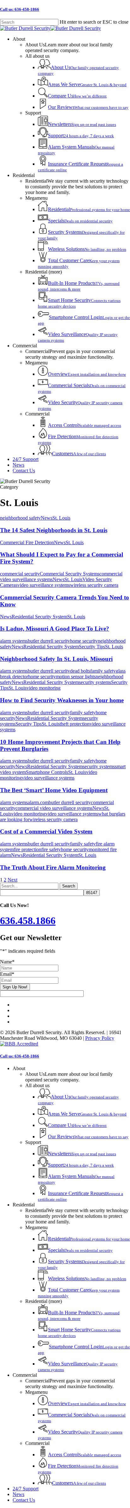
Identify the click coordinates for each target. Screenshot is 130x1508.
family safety (103, 671)
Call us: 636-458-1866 (19, 9)
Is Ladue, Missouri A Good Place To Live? (54, 628)
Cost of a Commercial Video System (46, 831)
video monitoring (44, 688)
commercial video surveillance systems (53, 808)
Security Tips (92, 646)
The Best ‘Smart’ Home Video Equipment (54, 790)
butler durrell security (49, 641)
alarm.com (38, 802)
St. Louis (61, 518)
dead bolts (80, 671)
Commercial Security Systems (69, 573)
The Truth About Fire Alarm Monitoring (53, 867)
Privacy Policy (99, 1038)
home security (84, 641)
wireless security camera (94, 585)
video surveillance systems (43, 585)
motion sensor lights (76, 676)
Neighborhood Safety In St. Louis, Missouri (56, 659)
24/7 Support (25, 1488)
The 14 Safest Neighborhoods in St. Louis (53, 530)
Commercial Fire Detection (27, 542)
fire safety (51, 849)
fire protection (27, 849)
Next (12, 879)
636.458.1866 (28, 920)
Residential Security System (39, 616)
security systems (95, 682)
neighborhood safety (20, 518)
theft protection (75, 724)
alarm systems (14, 641)
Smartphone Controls (47, 772)
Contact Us (24, 1500)
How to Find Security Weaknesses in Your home (62, 700)
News (46, 518)
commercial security (20, 573)
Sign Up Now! (15, 987)
